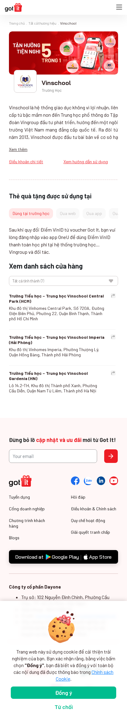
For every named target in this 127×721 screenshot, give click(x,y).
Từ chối (64, 706)
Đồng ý (63, 692)
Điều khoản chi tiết (26, 161)
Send (111, 456)
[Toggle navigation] (119, 7)
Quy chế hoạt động (88, 520)
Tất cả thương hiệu (42, 23)
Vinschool (68, 23)
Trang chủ (16, 23)
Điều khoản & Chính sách (93, 508)
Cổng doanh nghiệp (27, 508)
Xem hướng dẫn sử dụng (85, 161)
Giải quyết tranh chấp (90, 532)
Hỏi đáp (78, 497)
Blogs (14, 537)
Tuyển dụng (19, 497)
